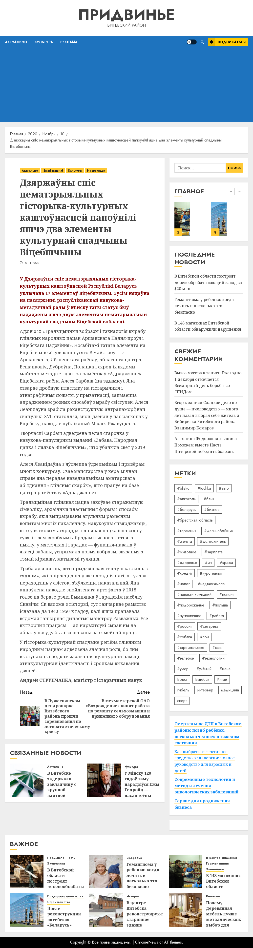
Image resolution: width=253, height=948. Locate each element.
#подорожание (190, 605)
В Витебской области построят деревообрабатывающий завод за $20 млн (208, 282)
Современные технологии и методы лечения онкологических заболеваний (206, 786)
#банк (209, 499)
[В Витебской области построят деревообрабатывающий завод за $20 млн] (26, 871)
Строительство (58, 902)
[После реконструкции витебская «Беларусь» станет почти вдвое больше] (219, 219)
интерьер (205, 690)
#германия (186, 531)
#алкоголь (186, 499)
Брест (182, 679)
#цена (225, 669)
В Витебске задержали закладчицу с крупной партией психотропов (61, 787)
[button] (202, 42)
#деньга (184, 541)
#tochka (204, 488)
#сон (204, 637)
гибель (183, 690)
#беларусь (186, 509)
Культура (44, 42)
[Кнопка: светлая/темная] (192, 42)
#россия (184, 626)
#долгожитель (213, 541)
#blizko (183, 488)
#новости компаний (194, 594)
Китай (222, 679)
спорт (182, 701)
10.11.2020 (31, 263)
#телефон (185, 658)
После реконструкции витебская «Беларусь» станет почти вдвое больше (64, 922)
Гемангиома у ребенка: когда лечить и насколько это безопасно (204, 306)
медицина (230, 690)
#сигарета (209, 626)
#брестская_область (195, 520)
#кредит (184, 573)
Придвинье (126, 14)
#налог (183, 584)
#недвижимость (212, 584)
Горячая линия (217, 864)
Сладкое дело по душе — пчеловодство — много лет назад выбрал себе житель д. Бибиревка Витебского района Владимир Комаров (207, 415)
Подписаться (232, 42)
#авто (224, 488)
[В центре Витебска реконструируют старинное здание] (106, 910)
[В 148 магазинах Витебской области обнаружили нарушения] (182, 219)
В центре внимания (221, 858)
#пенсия (226, 594)
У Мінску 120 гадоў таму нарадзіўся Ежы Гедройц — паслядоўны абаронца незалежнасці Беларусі (142, 792)
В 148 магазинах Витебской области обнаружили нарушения (223, 887)
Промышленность (61, 858)
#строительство (190, 647)
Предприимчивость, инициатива (72, 896)
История (132, 896)
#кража (226, 562)
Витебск (202, 679)
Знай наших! (53, 170)
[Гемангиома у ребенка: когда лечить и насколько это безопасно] (106, 871)
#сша (217, 647)
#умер (183, 669)
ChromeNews (146, 942)
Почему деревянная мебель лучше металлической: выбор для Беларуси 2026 (223, 916)
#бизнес (211, 509)
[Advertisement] (126, 85)
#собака (184, 637)
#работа (216, 616)
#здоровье (187, 562)
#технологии (213, 658)
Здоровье (134, 858)
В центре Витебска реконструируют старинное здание (144, 914)
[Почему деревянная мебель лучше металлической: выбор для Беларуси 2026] (185, 910)
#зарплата (213, 552)
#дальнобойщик (218, 531)
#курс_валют (211, 573)
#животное (186, 552)
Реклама (68, 42)
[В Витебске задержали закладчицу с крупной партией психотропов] (26, 780)
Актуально (16, 42)
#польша (220, 605)
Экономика (56, 864)
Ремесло (213, 896)
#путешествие (189, 616)
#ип (208, 562)
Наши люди (96, 170)
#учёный (203, 669)
